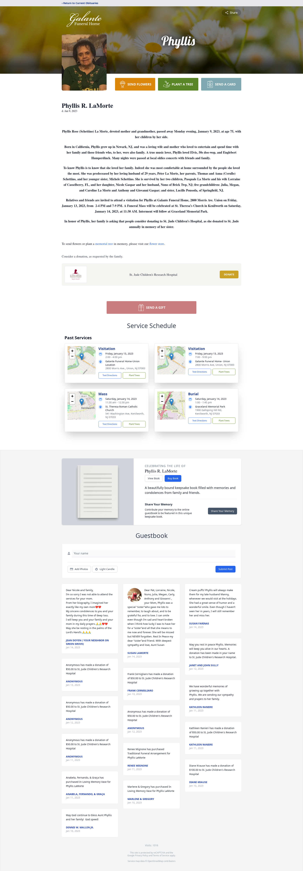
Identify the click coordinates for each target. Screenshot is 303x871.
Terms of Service (161, 855)
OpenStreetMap (155, 861)
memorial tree (104, 243)
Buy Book (173, 478)
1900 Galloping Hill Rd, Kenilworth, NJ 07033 (208, 411)
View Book (154, 478)
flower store (156, 243)
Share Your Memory (222, 511)
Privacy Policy (141, 855)
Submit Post (225, 569)
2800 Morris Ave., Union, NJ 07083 (125, 368)
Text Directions (110, 375)
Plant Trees (134, 375)
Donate (229, 274)
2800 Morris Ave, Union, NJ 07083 (214, 364)
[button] (81, 356)
